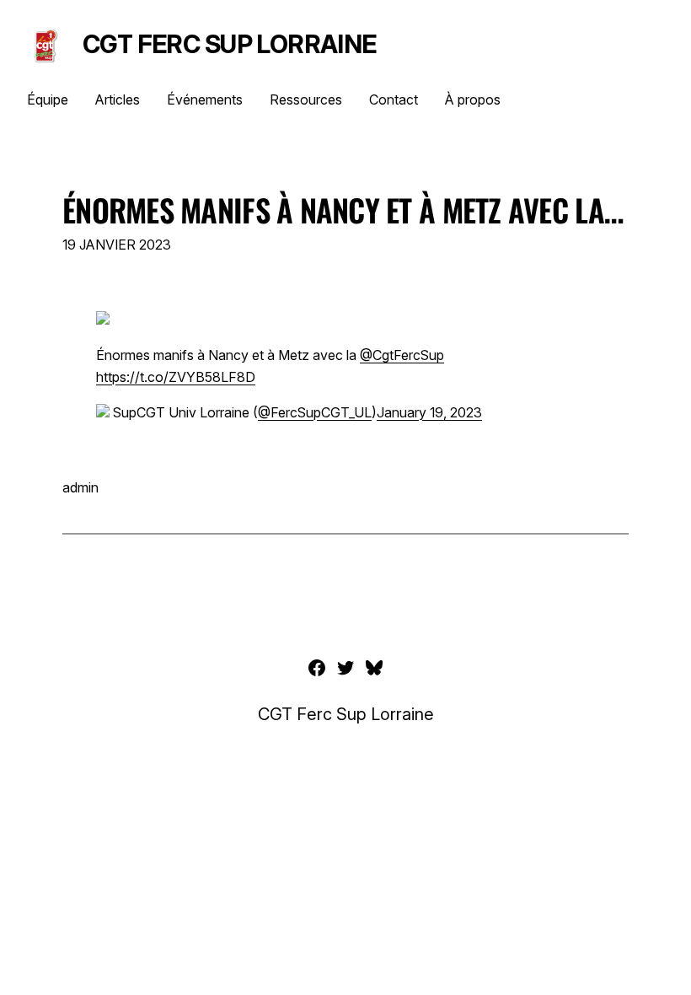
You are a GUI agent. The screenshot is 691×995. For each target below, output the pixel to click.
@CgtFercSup (402, 355)
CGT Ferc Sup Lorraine (230, 44)
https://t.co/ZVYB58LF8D (175, 376)
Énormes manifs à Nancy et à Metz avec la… (342, 210)
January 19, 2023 (429, 412)
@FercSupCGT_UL (315, 412)
